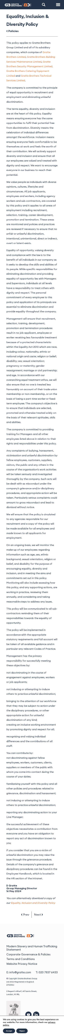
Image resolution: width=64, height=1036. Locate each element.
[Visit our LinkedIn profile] (36, 1015)
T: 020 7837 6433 (47, 972)
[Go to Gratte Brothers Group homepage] (18, 4)
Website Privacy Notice (21, 964)
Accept (9, 1031)
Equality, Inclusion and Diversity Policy (33, 902)
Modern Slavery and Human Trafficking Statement (31, 947)
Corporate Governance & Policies (28, 954)
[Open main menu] (58, 4)
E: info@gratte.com (18, 972)
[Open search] (43, 4)
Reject (22, 1031)
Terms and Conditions (20, 959)
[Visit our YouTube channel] (28, 1015)
